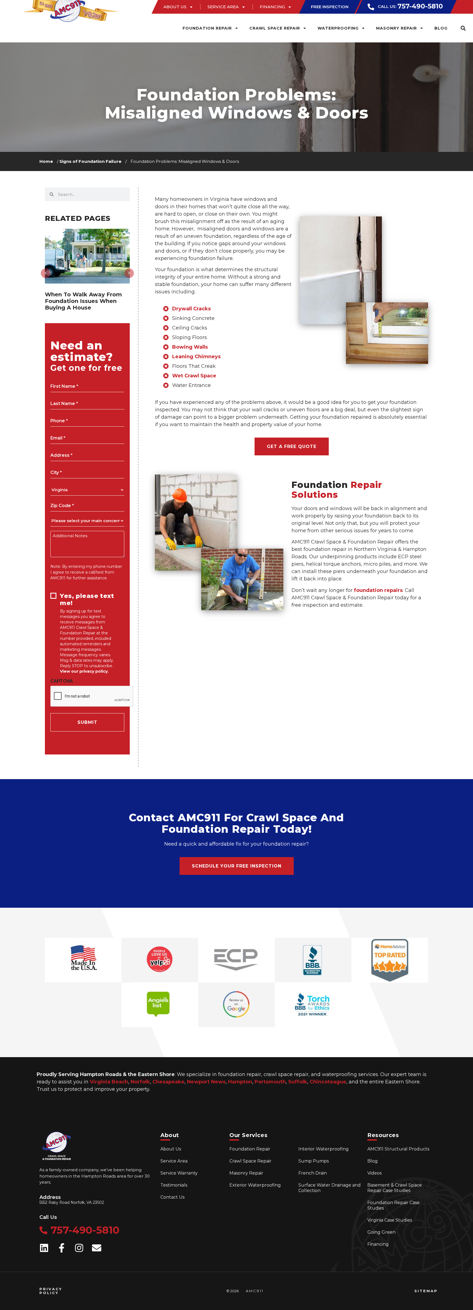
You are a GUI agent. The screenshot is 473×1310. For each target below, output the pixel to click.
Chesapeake (168, 1082)
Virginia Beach (109, 1082)
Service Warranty (179, 1173)
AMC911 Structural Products (398, 1149)
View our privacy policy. (84, 671)
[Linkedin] (44, 1248)
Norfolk (140, 1082)
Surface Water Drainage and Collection (329, 1187)
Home (46, 161)
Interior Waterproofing (323, 1149)
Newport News (206, 1082)
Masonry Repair (396, 28)
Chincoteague (328, 1082)
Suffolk (297, 1082)
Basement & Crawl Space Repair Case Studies (394, 1187)
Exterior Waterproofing (255, 1185)
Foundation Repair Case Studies (393, 1205)
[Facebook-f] (61, 1248)
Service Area (223, 6)
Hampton (240, 1082)
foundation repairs (378, 590)
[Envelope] (96, 1248)
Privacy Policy (50, 1291)
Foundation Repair (207, 28)
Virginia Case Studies (389, 1220)
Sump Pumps (313, 1161)
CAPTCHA (61, 681)
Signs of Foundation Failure (90, 161)
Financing (272, 6)
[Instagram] (79, 1248)
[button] (463, 28)
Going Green (381, 1232)
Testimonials (173, 1185)
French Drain (312, 1173)
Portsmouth (270, 1082)
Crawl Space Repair (274, 28)
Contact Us (172, 1197)
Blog (441, 28)
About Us (174, 6)
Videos (374, 1173)
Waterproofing (338, 28)
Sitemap (426, 1291)
